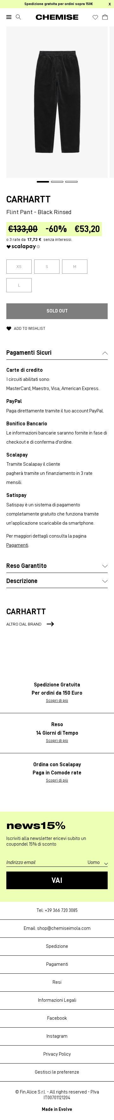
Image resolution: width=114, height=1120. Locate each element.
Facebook (57, 1018)
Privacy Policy (57, 1054)
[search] (18, 17)
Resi (57, 982)
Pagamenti (17, 545)
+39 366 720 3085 (61, 910)
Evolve (65, 1109)
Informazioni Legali (57, 1000)
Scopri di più (57, 700)
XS (19, 266)
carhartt (28, 199)
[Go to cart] (105, 16)
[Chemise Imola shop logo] (57, 17)
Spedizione (57, 946)
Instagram (57, 1036)
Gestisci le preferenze (57, 1072)
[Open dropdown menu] (8, 17)
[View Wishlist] (95, 17)
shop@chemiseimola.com (64, 928)
